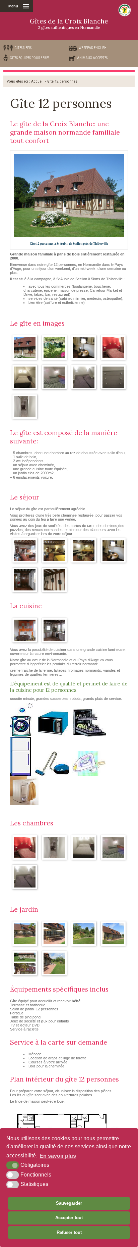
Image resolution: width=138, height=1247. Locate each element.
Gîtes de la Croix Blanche (69, 23)
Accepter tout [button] (69, 1217)
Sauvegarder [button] (69, 1203)
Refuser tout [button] (69, 1232)
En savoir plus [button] (58, 1156)
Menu (13, 6)
